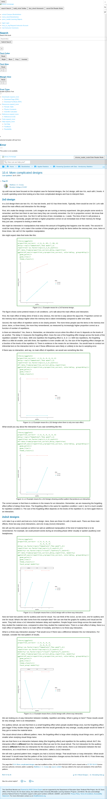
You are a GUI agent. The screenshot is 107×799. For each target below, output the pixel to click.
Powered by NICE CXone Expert (32, 789)
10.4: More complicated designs (24, 764)
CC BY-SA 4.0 (92, 764)
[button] (7, 126)
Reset (3, 56)
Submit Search (6, 42)
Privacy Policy (75, 794)
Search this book (5, 35)
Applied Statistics (43, 166)
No (33, 781)
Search (5, 162)
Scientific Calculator (10, 111)
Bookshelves (25, 166)
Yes (25, 781)
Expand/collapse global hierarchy (4, 166)
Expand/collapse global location (104, 166)
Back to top (6, 775)
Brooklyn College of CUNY (18, 187)
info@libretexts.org (39, 796)
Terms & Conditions (86, 794)
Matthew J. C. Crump (17, 185)
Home (11, 166)
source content (56, 767)
